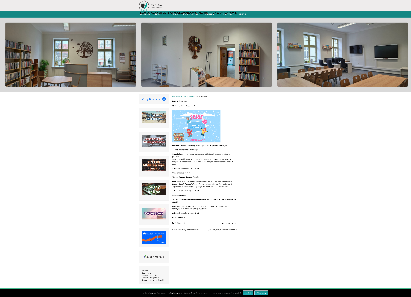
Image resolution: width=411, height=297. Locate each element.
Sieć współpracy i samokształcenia (186, 230)
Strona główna (177, 96)
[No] (408, 293)
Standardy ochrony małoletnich (153, 280)
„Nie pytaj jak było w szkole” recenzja (221, 230)
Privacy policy (261, 293)
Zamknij (248, 293)
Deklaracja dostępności (150, 277)
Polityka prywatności (149, 275)
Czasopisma (146, 273)
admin (193, 106)
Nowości (145, 271)
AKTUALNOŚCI (189, 96)
